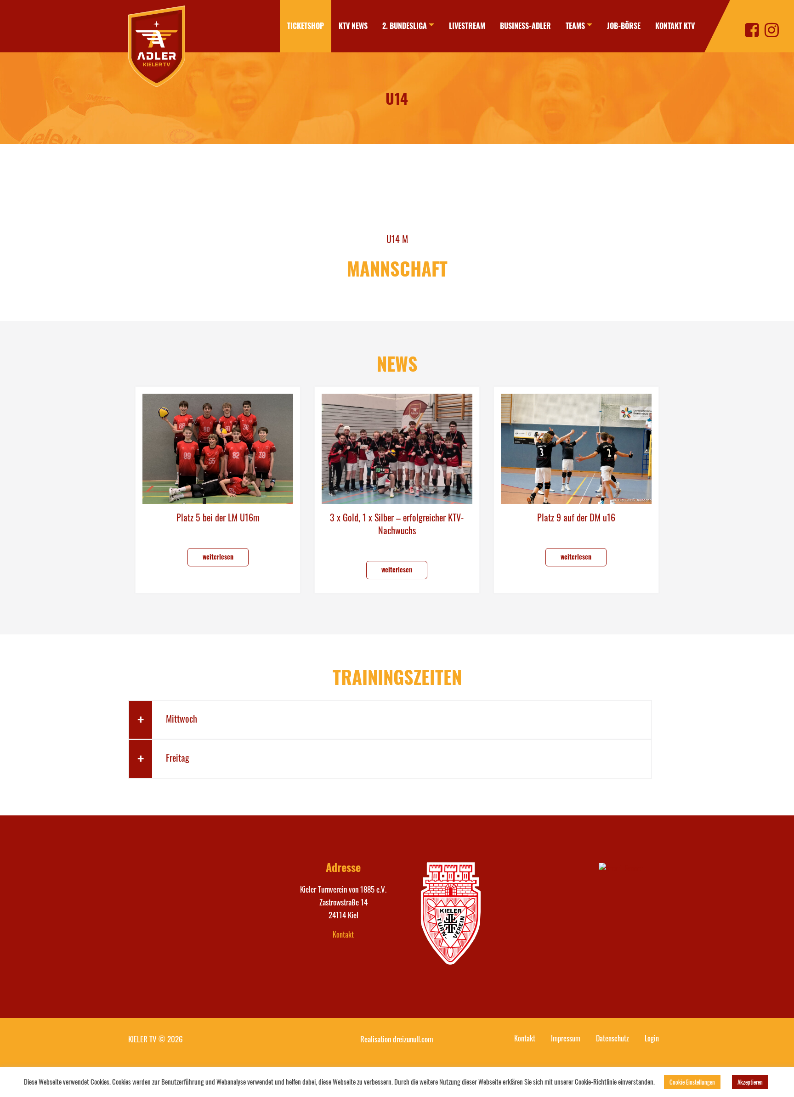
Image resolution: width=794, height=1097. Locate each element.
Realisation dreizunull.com (396, 1039)
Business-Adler (525, 25)
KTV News (353, 25)
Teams (575, 25)
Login (652, 1038)
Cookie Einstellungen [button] (692, 1081)
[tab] (390, 720)
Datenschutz (612, 1038)
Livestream (467, 25)
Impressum (565, 1038)
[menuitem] (305, 26)
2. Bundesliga (404, 25)
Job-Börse (624, 25)
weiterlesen (218, 556)
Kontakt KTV (675, 25)
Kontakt (343, 934)
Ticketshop (305, 25)
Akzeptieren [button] (750, 1081)
